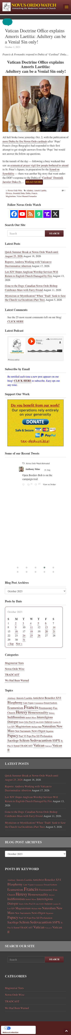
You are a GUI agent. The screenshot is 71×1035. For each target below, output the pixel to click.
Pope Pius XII (33, 736)
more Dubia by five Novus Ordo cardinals (24, 141)
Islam (21, 722)
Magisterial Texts (14, 663)
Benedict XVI (53, 698)
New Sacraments (23, 731)
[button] (10, 21)
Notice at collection (10, 1032)
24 (24, 635)
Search (54, 233)
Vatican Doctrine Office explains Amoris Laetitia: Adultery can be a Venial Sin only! (35, 36)
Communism (38, 703)
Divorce (9, 193)
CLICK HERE (15, 321)
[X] (55, 214)
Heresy (21, 712)
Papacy (12, 735)
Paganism (49, 731)
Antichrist (38, 698)
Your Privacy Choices (22, 1028)
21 (54, 631)
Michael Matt (36, 726)
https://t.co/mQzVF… (46, 494)
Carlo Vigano (28, 702)
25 (31, 635)
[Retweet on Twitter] (35, 463)
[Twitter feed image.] (52, 509)
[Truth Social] (47, 214)
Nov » (19, 643)
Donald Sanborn (50, 702)
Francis (34, 193)
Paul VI (22, 736)
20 (46, 631)
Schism (24, 740)
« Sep (11, 643)
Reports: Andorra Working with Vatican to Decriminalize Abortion (28, 264)
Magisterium (23, 726)
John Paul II (29, 721)
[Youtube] (22, 214)
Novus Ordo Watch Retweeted (50, 463)
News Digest (38, 731)
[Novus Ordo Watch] (31, 6)
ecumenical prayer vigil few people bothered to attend (39, 165)
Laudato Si (57, 722)
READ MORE (34, 182)
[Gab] (39, 214)
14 (54, 627)
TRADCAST (12, 674)
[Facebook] (14, 214)
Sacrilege (13, 740)
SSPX (56, 740)
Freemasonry (46, 708)
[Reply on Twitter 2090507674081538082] (35, 525)
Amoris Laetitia (40, 190)
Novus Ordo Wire (15, 190)
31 (24, 639)
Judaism (48, 721)
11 (31, 627)
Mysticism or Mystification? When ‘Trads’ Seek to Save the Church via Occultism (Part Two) (35, 298)
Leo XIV (11, 726)
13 (46, 627)
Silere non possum (46, 469)
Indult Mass (31, 717)
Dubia (28, 193)
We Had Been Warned (17, 680)
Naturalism (49, 726)
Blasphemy (14, 702)
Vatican (38, 745)
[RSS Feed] (30, 214)
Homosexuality (38, 712)
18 (31, 631)
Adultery (29, 190)
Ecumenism (15, 707)
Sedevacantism (41, 740)
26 (39, 635)
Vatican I (48, 746)
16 (16, 631)
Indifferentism (16, 717)
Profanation (46, 736)
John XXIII (40, 722)
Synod (16, 745)
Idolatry (51, 713)
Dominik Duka (19, 193)
